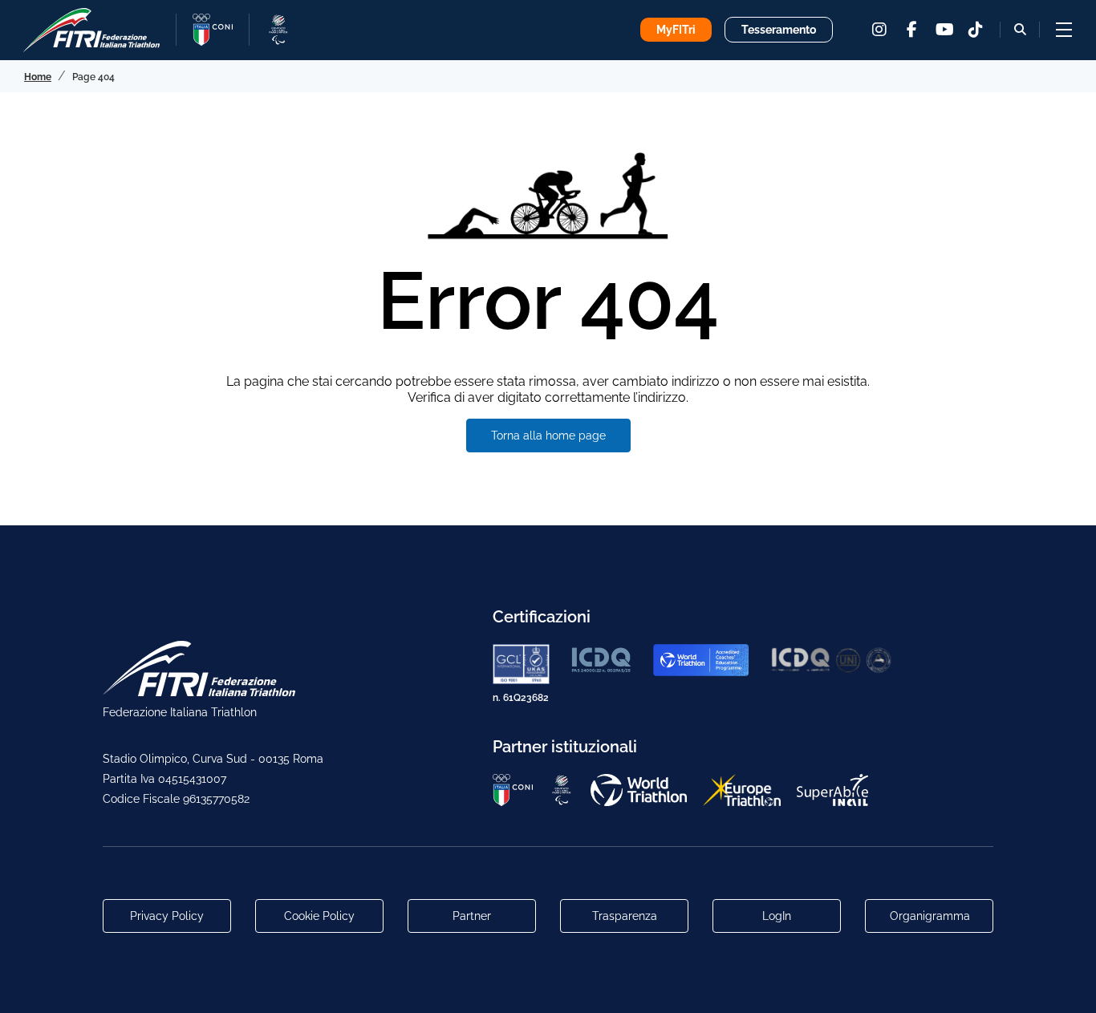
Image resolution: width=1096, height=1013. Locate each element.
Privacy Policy (167, 916)
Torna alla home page (548, 435)
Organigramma (930, 916)
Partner (472, 916)
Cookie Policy (319, 916)
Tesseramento (778, 29)
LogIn (776, 916)
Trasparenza (624, 916)
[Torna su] (1068, 985)
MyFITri (676, 29)
